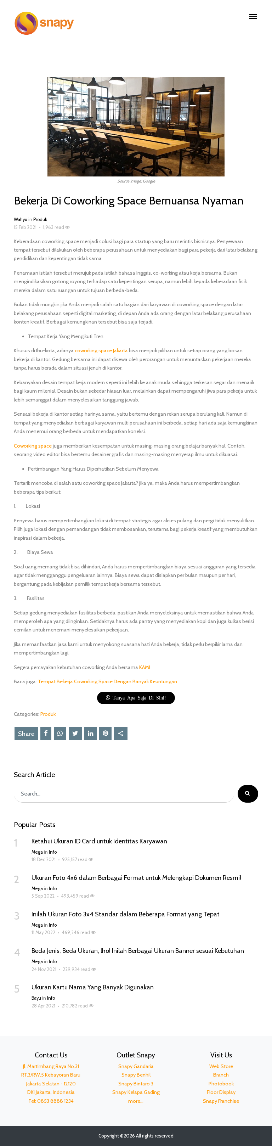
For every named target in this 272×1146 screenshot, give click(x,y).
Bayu (36, 998)
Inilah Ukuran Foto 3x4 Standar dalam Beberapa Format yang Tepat (126, 914)
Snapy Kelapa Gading (136, 1092)
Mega (37, 852)
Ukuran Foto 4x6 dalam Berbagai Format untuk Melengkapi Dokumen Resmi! (136, 878)
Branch (221, 1075)
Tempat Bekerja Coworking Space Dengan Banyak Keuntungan (107, 681)
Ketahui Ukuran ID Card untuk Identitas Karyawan (99, 841)
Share (26, 734)
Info (53, 852)
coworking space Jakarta (101, 350)
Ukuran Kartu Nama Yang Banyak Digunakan (93, 987)
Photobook (221, 1083)
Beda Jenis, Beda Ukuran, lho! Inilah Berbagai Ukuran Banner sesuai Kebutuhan (138, 951)
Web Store (221, 1066)
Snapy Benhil (136, 1075)
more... (135, 1101)
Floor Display (221, 1092)
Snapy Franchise (221, 1101)
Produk (40, 219)
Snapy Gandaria (136, 1066)
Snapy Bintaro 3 (135, 1083)
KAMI (144, 667)
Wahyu (20, 219)
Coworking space (33, 446)
